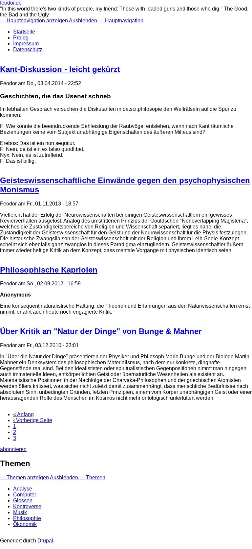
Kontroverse (27, 506)
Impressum (26, 43)
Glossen (22, 500)
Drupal (45, 540)
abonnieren (13, 449)
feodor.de (11, 3)
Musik (20, 512)
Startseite (24, 32)
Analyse (22, 488)
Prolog (21, 37)
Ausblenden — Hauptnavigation (106, 20)
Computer (24, 494)
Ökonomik (25, 524)
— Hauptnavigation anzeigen (34, 20)
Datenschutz (27, 49)
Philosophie (27, 518)
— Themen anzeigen (24, 477)
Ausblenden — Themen (77, 477)
